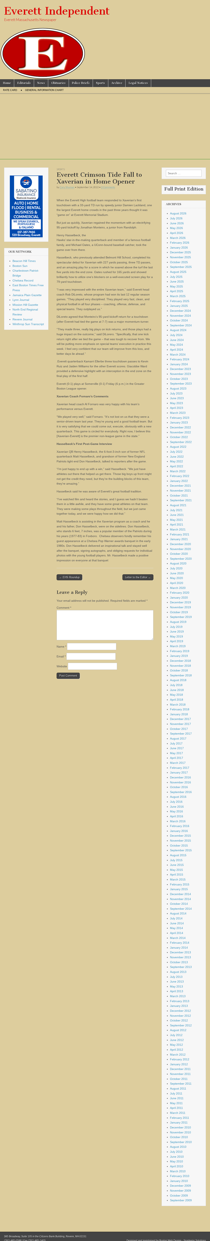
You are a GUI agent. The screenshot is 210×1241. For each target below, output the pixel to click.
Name (61, 646)
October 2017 (179, 728)
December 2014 (180, 894)
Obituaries (58, 83)
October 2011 (179, 1078)
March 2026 (178, 238)
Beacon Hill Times (24, 261)
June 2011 (177, 1098)
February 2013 (179, 1001)
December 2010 (180, 1127)
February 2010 (179, 1176)
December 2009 (180, 1185)
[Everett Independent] (105, 39)
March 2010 (178, 1171)
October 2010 (179, 1137)
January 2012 (179, 1064)
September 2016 (181, 792)
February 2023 (179, 417)
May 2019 (176, 636)
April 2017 (176, 757)
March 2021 (178, 529)
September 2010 (181, 1142)
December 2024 (180, 310)
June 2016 (177, 806)
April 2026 (176, 233)
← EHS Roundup (69, 577)
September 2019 (181, 617)
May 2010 (176, 1161)
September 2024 (181, 325)
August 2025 (178, 271)
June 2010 (177, 1156)
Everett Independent (57, 11)
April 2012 (176, 1049)
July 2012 (176, 1035)
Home (7, 83)
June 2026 (177, 223)
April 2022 (176, 466)
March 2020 (178, 588)
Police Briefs (81, 83)
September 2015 (181, 850)
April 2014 (176, 933)
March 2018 (178, 704)
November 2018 (180, 665)
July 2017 (176, 743)
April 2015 (176, 874)
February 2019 (179, 651)
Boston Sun (20, 266)
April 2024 (176, 349)
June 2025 (177, 281)
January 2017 (179, 772)
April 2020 (176, 583)
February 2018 (179, 709)
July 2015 (176, 860)
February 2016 (179, 826)
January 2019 (179, 655)
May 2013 (176, 986)
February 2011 (179, 1117)
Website (62, 666)
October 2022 (179, 437)
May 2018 (176, 694)
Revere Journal (22, 319)
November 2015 (180, 840)
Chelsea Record (23, 280)
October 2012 (179, 1020)
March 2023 (178, 412)
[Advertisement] (105, 130)
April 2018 (176, 699)
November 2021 (180, 490)
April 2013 (176, 991)
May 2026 (176, 228)
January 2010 (179, 1181)
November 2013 (180, 957)
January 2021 (179, 539)
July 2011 (176, 1093)
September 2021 (181, 500)
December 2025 (180, 252)
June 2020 (177, 573)
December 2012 (180, 1010)
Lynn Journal (21, 299)
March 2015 (178, 879)
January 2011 (179, 1122)
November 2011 (180, 1074)
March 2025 (178, 296)
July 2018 (176, 685)
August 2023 (178, 388)
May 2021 (176, 519)
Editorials (24, 83)
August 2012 (178, 1030)
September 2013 (181, 967)
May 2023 (176, 403)
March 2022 (178, 471)
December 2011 (180, 1069)
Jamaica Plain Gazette (27, 295)
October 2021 (179, 495)
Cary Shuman (67, 187)
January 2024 (179, 364)
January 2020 (179, 597)
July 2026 (176, 218)
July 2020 (176, 568)
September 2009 (181, 1200)
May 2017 (176, 753)
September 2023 (181, 383)
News (41, 83)
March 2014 (178, 938)
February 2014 (179, 942)
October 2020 (179, 553)
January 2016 (179, 831)
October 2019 (179, 612)
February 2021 (179, 534)
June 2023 (177, 398)
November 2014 (180, 899)
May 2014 (176, 928)
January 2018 (179, 714)
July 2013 (176, 976)
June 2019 (177, 631)
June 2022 (177, 456)
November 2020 (180, 549)
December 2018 (180, 660)
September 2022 (181, 442)
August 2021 (178, 505)
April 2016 (176, 816)
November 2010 (180, 1132)
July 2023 (176, 393)
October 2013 (179, 962)
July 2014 (176, 918)
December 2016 (180, 777)
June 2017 (177, 748)
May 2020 (176, 578)
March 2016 (178, 821)
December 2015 (180, 835)
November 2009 (180, 1190)
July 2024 (176, 335)
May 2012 (176, 1044)
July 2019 (176, 626)
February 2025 (179, 301)
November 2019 (180, 607)
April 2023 (176, 407)
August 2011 (178, 1088)
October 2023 (179, 378)
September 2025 (181, 267)
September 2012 (181, 1025)
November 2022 (180, 432)
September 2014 (181, 908)
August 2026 (178, 213)
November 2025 (180, 257)
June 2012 (177, 1040)
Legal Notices (138, 83)
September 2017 (181, 733)
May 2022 (176, 461)
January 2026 (179, 247)
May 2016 (176, 811)
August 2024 (178, 330)
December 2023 (180, 369)
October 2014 (179, 903)
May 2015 (176, 869)
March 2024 (178, 354)
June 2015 (177, 864)
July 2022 (176, 451)
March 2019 (178, 646)
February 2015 (179, 884)
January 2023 (179, 422)
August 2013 (178, 971)
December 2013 (180, 952)
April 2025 (176, 291)
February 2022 (179, 476)
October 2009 (179, 1195)
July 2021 (176, 510)
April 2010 (176, 1166)
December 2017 (180, 719)
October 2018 (179, 670)
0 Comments (108, 187)
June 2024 (177, 340)
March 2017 (178, 762)
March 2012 (178, 1054)
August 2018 (178, 680)
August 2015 (178, 855)
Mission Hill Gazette (25, 304)
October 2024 (179, 320)
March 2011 (177, 1112)
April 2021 (176, 524)
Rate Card (10, 90)
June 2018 (177, 690)
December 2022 (180, 427)
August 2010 (178, 1146)
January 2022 (179, 481)
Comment (64, 607)
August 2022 (178, 446)
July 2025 (176, 276)
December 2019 (180, 602)
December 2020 (180, 544)
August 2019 (178, 621)
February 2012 (179, 1059)
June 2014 (177, 923)
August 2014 (178, 913)
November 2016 (180, 782)
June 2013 (177, 981)
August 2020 (178, 563)
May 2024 (176, 344)
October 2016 (179, 787)
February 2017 (179, 767)
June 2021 (177, 514)
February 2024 (179, 359)
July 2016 (176, 801)
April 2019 (176, 641)
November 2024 (180, 315)
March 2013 (178, 996)
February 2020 (179, 592)
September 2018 (181, 675)
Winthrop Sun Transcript (28, 324)
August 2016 (178, 796)
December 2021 (180, 485)
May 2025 (176, 286)
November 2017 (180, 724)
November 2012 (180, 1015)
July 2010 (176, 1151)
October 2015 (179, 845)
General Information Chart (44, 90)
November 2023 (180, 374)
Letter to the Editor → (138, 577)
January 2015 (179, 889)
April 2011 (176, 1108)
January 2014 (179, 947)
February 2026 (179, 242)
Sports (100, 83)
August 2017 (178, 738)
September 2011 (181, 1083)
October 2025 (179, 262)
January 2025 (179, 305)
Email (61, 656)
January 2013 (179, 1005)
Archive (116, 83)
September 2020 (181, 558)
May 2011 (176, 1103)
